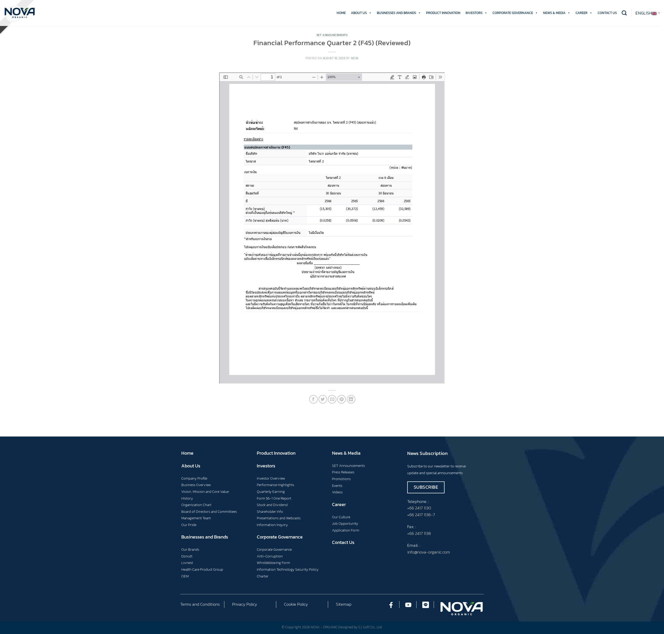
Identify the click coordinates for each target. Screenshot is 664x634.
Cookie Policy (296, 604)
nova (354, 58)
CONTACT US (607, 12)
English (643, 13)
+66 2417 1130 (419, 508)
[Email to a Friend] (332, 399)
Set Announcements (332, 35)
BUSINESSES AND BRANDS (396, 12)
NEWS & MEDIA (554, 12)
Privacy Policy (244, 604)
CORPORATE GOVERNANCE (513, 12)
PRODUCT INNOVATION (443, 12)
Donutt (186, 556)
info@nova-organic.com (428, 552)
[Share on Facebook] (313, 399)
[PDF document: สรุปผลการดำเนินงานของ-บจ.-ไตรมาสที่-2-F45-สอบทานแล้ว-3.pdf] (332, 228)
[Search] (624, 12)
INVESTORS (474, 12)
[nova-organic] (19, 12)
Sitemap (343, 604)
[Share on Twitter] (323, 399)
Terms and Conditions (200, 604)
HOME (341, 12)
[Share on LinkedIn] (351, 399)
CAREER (581, 12)
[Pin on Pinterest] (341, 399)
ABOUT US (359, 12)
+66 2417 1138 (419, 533)
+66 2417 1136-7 (421, 515)
